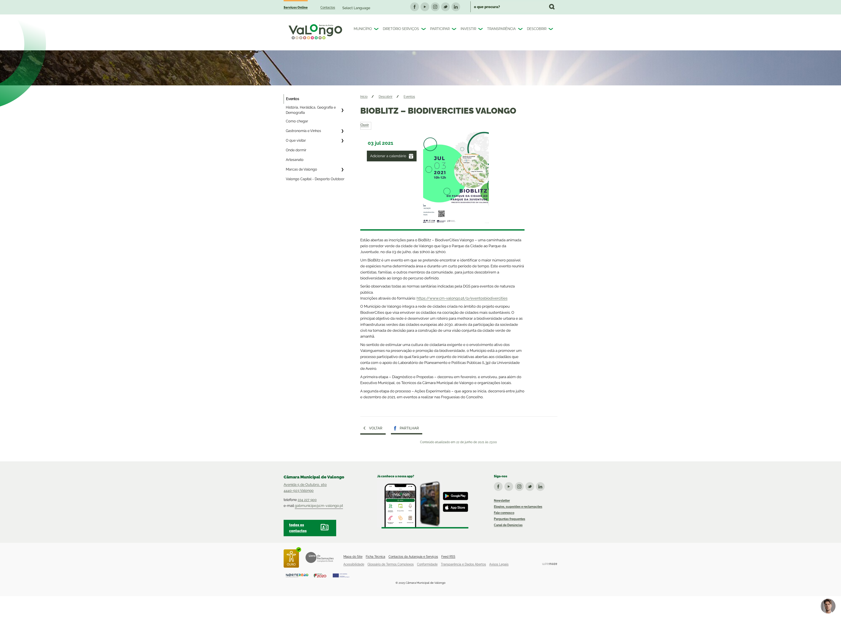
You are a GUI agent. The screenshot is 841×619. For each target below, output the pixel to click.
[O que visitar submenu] (342, 140)
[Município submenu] (377, 29)
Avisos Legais (499, 564)
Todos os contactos (298, 528)
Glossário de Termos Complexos (390, 564)
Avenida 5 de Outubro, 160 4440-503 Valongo (305, 488)
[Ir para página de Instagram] (520, 485)
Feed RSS (448, 556)
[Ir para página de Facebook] (499, 485)
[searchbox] (513, 6)
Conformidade (427, 564)
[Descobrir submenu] (551, 29)
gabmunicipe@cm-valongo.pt (319, 506)
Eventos (292, 99)
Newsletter (502, 500)
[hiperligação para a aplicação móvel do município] (422, 504)
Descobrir (536, 29)
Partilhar (409, 428)
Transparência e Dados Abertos (463, 564)
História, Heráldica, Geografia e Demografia (311, 110)
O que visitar (296, 140)
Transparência (501, 29)
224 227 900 (307, 500)
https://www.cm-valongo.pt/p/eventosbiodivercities (462, 298)
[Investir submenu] (481, 29)
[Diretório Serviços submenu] (424, 29)
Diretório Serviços (401, 29)
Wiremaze (549, 563)
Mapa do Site (352, 556)
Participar (440, 29)
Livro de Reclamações (320, 557)
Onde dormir (296, 150)
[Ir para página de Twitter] (530, 485)
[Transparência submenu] (521, 29)
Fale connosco (504, 513)
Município (363, 29)
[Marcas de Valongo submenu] (342, 169)
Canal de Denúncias (508, 525)
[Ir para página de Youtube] (509, 485)
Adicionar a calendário (388, 156)
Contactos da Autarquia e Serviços (413, 556)
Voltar (375, 428)
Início (363, 96)
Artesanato (295, 160)
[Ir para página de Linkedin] (541, 485)
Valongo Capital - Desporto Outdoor (315, 179)
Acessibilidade (353, 564)
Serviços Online (296, 7)
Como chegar (297, 121)
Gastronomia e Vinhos (303, 131)
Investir (468, 29)
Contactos (327, 7)
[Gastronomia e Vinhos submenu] (342, 131)
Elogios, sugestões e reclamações (518, 506)
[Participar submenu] (454, 29)
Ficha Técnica (375, 556)
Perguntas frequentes (509, 519)
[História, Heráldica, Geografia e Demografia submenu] (342, 110)
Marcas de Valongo (301, 169)
